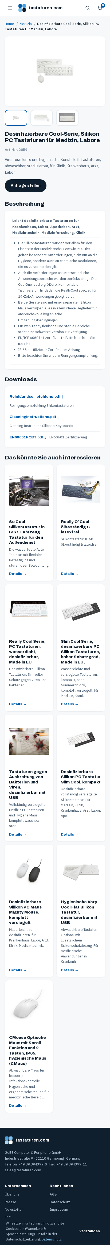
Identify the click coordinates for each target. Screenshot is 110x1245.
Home (9, 24)
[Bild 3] (67, 118)
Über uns (12, 1194)
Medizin (25, 24)
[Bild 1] (16, 118)
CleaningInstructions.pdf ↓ (34, 417)
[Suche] (87, 8)
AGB (53, 1194)
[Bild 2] (41, 118)
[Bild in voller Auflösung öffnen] (55, 71)
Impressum (59, 1209)
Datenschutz (60, 1202)
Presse (10, 1202)
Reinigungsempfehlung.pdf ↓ (36, 397)
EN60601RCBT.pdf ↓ (28, 437)
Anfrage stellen (26, 186)
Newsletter (14, 1209)
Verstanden (89, 1231)
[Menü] (10, 8)
